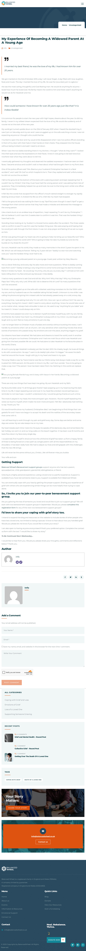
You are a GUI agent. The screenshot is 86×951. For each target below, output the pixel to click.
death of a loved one (33, 780)
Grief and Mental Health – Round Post (30, 737)
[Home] (9, 868)
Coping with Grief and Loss (17, 700)
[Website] (20, 562)
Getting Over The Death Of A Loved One (31, 756)
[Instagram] (83, 945)
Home (64, 25)
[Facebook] (78, 945)
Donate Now (54, 940)
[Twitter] (72, 945)
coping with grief (13, 780)
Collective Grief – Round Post (27, 749)
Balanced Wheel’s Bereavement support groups (22, 467)
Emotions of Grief (12, 705)
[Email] (17, 562)
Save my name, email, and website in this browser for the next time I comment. (36, 647)
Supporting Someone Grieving (18, 714)
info (5, 48)
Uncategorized (75, 25)
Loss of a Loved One (13, 709)
